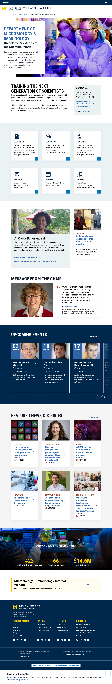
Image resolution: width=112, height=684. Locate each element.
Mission (15, 627)
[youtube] (25, 640)
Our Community (81, 627)
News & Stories (17, 635)
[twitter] (21, 640)
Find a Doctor (41, 625)
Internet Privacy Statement (18, 680)
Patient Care (42, 621)
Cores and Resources (63, 633)
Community (16, 630)
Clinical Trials (61, 625)
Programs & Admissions (83, 625)
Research (61, 621)
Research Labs (61, 627)
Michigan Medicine (22, 621)
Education (81, 621)
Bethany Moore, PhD (70, 306)
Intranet (78, 635)
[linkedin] (65, 640)
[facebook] (14, 640)
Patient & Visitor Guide (44, 627)
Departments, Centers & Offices (85, 630)
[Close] (108, 673)
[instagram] (17, 640)
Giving (15, 633)
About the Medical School (84, 633)
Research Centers (62, 630)
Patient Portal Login (43, 630)
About (14, 625)
